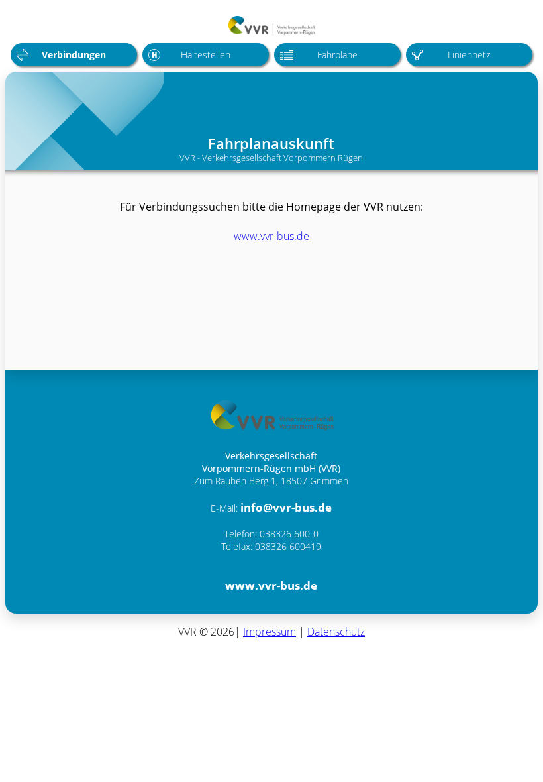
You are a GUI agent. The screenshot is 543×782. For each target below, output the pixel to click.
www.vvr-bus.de (271, 236)
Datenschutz (336, 631)
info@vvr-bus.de (286, 507)
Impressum (269, 631)
